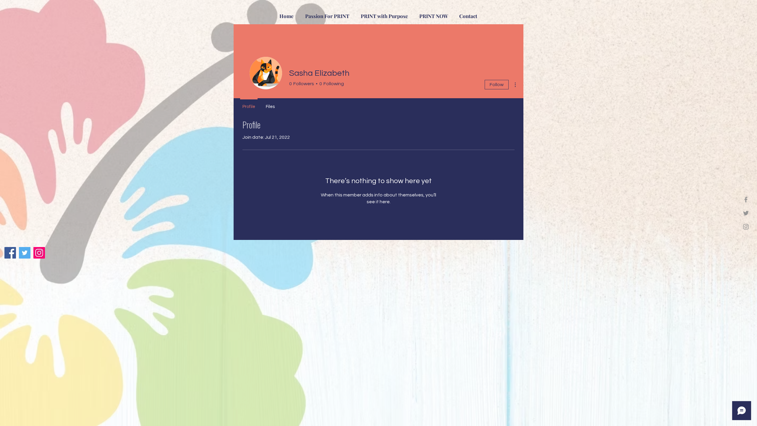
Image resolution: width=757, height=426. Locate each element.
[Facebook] (746, 199)
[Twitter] (746, 213)
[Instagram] (746, 226)
